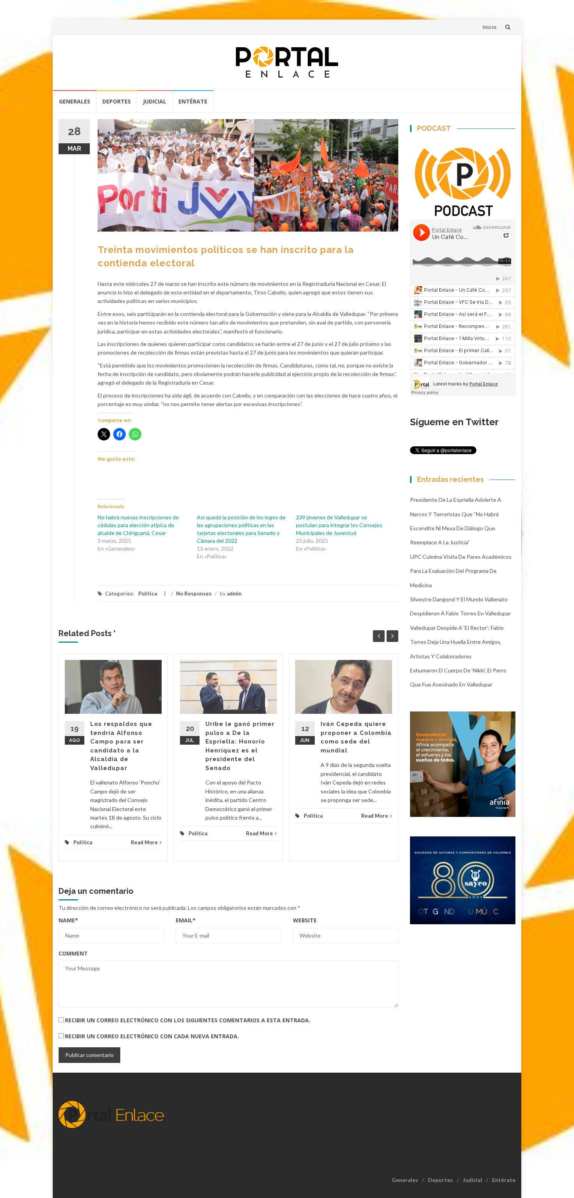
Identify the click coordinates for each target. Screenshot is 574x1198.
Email (186, 920)
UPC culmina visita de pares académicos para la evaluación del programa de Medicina (461, 570)
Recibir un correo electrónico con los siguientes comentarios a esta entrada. (187, 1020)
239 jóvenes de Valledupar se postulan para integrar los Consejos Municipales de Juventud (339, 525)
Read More (144, 842)
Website (305, 920)
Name (68, 920)
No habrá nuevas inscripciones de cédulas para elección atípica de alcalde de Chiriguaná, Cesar (138, 525)
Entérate (192, 101)
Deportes (116, 101)
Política (147, 593)
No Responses (194, 593)
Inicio (489, 26)
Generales (74, 101)
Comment (73, 953)
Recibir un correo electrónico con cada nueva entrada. (152, 1036)
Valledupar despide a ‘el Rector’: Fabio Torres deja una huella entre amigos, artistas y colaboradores (457, 642)
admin (234, 593)
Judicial (154, 101)
